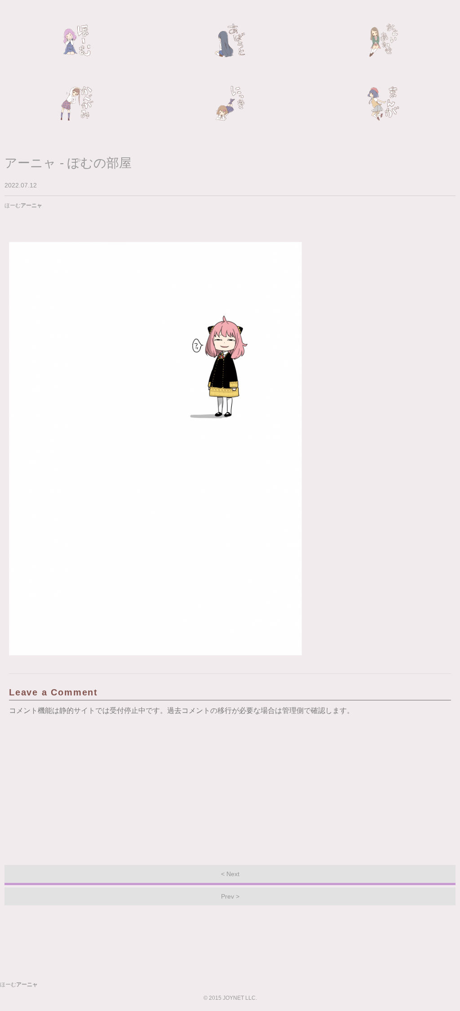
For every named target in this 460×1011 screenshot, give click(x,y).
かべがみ (77, 103)
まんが (383, 103)
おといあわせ (383, 40)
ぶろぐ (230, 103)
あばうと (230, 40)
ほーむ (77, 40)
